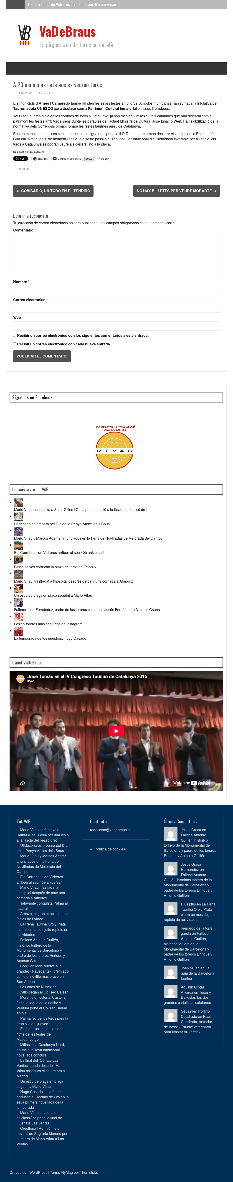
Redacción (46, 93)
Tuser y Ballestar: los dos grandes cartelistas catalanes (187, 997)
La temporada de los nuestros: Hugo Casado (50, 638)
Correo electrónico (30, 299)
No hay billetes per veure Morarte (176, 190)
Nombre (21, 281)
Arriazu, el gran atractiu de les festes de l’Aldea (42, 916)
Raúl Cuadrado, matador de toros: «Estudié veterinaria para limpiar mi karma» (188, 1024)
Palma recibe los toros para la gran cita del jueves (42, 1021)
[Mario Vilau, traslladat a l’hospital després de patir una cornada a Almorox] (18, 573)
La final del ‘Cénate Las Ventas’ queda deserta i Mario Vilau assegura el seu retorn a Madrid (41, 1068)
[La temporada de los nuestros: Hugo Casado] (18, 630)
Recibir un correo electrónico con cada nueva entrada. (64, 344)
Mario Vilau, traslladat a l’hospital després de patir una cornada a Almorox (73, 581)
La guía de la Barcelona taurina (197, 973)
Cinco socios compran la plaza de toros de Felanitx (55, 566)
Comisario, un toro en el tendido (53, 190)
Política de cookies (110, 849)
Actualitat (22, 168)
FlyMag (67, 1172)
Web (17, 317)
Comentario (24, 230)
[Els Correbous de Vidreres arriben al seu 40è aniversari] (18, 545)
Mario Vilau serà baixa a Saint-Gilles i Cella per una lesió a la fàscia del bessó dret (80, 509)
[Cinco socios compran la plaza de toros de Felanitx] (18, 559)
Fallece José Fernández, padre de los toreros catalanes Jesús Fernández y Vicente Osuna (87, 609)
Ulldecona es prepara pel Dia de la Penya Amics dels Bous (62, 523)
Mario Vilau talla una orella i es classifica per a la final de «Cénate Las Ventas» (41, 1118)
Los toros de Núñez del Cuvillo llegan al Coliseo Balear (42, 989)
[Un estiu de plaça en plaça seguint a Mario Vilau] (18, 588)
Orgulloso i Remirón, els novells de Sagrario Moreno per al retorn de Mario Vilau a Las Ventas (42, 1136)
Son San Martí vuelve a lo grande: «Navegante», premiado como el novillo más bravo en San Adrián (43, 973)
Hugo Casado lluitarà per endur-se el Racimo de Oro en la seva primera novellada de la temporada (43, 1099)
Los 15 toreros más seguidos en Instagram (48, 623)
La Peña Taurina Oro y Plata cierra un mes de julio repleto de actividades (42, 929)
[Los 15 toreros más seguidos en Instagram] (18, 616)
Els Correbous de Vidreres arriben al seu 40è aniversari (59, 552)
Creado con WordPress (28, 1172)
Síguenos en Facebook (32, 397)
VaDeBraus (67, 30)
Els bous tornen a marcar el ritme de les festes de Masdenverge (40, 1034)
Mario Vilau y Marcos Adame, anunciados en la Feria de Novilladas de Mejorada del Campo (88, 538)
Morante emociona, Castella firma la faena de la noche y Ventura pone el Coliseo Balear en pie (42, 1005)
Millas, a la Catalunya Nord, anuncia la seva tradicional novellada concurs (41, 1050)
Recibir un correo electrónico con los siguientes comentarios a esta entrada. (83, 335)
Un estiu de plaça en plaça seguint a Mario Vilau (53, 595)
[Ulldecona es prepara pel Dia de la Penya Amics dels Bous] (18, 516)
